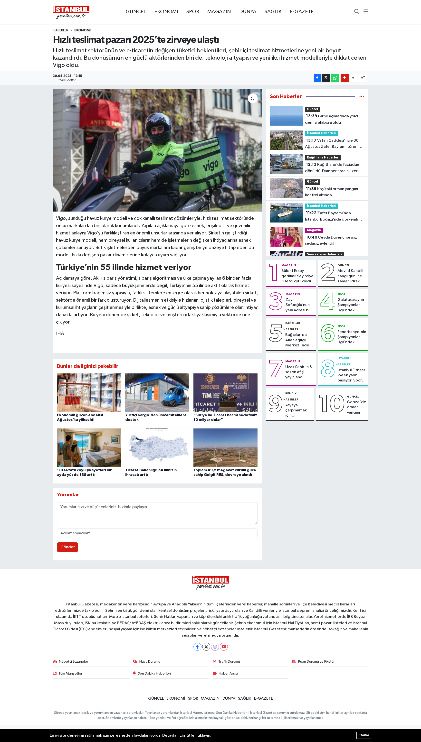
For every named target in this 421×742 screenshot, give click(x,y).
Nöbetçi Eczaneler (73, 661)
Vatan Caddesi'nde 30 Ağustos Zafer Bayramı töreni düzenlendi (332, 144)
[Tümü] (361, 96)
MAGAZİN (219, 11)
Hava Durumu (149, 661)
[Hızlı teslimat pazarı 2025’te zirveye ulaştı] (157, 150)
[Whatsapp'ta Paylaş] (335, 78)
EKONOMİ (166, 11)
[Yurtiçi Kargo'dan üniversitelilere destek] (157, 392)
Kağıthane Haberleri (323, 157)
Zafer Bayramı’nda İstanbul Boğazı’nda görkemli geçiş (331, 217)
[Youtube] (224, 647)
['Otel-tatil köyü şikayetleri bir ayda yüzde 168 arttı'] (89, 447)
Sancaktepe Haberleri (324, 254)
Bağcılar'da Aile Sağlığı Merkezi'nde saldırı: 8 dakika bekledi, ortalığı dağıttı (299, 340)
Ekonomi (82, 30)
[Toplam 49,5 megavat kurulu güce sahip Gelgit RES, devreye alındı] (225, 447)
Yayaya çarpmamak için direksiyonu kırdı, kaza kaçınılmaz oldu (296, 410)
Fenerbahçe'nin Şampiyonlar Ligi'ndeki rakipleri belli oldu (351, 337)
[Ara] (356, 12)
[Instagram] (215, 647)
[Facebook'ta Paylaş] (317, 78)
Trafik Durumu (229, 661)
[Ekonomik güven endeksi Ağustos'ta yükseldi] (89, 392)
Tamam (364, 735)
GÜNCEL (136, 11)
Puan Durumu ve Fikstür (316, 661)
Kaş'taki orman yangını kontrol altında (331, 192)
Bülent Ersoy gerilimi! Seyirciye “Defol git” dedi (297, 276)
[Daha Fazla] (345, 78)
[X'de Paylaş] (326, 78)
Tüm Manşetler (70, 673)
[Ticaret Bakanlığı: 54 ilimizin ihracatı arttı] (157, 447)
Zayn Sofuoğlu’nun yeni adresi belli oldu (300, 305)
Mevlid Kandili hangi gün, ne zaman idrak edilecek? (350, 276)
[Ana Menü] (366, 12)
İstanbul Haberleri (321, 133)
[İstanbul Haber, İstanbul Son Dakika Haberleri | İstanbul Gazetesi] (71, 12)
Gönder (67, 547)
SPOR (192, 11)
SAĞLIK (273, 11)
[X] (206, 647)
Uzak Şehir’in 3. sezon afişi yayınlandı (299, 372)
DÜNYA (247, 11)
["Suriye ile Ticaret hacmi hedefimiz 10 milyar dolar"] (225, 392)
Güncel (312, 109)
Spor (341, 294)
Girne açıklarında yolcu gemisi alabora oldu (332, 119)
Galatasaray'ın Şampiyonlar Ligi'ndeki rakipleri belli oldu (350, 305)
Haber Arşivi (228, 673)
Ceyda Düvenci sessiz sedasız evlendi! (331, 240)
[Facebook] (197, 647)
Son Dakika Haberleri (154, 673)
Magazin (314, 230)
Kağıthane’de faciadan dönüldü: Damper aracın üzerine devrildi (334, 168)
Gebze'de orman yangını (356, 407)
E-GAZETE (302, 11)
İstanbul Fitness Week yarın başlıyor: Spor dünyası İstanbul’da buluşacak (351, 375)
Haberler (60, 30)
